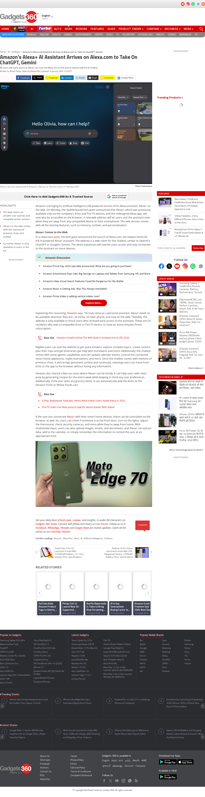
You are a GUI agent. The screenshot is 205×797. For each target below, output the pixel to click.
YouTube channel (60, 531)
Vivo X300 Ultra (7, 660)
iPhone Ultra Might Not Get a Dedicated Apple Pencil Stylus (77, 701)
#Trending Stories (9, 694)
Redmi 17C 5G (78, 667)
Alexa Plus (68, 538)
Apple (142, 644)
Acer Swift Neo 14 (80, 671)
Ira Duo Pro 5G (78, 679)
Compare (153, 29)
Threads (64, 528)
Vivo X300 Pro (7, 671)
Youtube (117, 780)
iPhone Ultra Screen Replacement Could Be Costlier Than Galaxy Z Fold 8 (29, 701)
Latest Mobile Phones (44, 678)
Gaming (68, 35)
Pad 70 (106, 640)
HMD (142, 652)
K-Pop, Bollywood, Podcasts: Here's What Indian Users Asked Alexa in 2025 (83, 400)
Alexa (76, 538)
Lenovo (165, 644)
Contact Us (46, 772)
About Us (45, 756)
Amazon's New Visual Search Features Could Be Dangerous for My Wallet (83, 281)
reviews (77, 520)
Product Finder (130, 29)
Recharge (171, 29)
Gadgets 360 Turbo (46, 524)
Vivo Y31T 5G (78, 652)
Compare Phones (42, 682)
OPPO (165, 663)
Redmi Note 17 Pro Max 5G (84, 648)
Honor (143, 656)
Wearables (185, 35)
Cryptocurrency (41, 660)
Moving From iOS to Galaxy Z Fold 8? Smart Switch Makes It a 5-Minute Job (189, 232)
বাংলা (121, 761)
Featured (164, 193)
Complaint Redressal (81, 775)
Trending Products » (170, 97)
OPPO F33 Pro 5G (42, 656)
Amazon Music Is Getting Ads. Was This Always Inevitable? (75, 288)
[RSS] (203, 4)
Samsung (188, 644)
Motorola (166, 648)
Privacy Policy (77, 760)
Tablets (160, 35)
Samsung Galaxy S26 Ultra (12, 640)
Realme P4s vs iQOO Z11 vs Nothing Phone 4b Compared (132, 701)
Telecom (44, 35)
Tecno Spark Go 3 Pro (82, 640)
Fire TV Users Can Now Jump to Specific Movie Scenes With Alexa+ (78, 407)
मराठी (144, 761)
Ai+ (141, 640)
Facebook (41, 528)
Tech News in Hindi (169, 377)
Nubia (165, 656)
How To (56, 35)
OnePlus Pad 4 (41, 652)
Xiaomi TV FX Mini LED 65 (115, 656)
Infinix (142, 663)
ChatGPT (4, 648)
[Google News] (200, 266)
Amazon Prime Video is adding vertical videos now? (71, 296)
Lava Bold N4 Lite (80, 660)
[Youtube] (177, 266)
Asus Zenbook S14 (9, 663)
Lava (164, 640)
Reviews (81, 29)
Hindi (114, 761)
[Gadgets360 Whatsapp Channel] (193, 266)
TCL (186, 656)
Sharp (187, 648)
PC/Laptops (129, 35)
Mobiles (31, 35)
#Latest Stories (8, 725)
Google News (82, 528)
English (105, 761)
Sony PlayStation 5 (43, 640)
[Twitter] (169, 266)
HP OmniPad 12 (41, 644)
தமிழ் (127, 761)
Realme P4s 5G (79, 663)
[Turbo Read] (7, 77)
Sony (186, 652)
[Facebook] (161, 266)
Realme (166, 671)
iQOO (142, 667)
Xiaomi (187, 663)
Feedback (45, 764)
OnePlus (166, 660)
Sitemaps (45, 760)
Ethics (73, 764)
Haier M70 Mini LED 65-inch (116, 652)
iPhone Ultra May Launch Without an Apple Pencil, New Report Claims (132, 732)
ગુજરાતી (106, 766)
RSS (42, 775)
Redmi (187, 640)
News (68, 29)
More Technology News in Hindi (185, 449)
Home (5, 29)
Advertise (45, 779)
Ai (9, 52)
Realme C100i (78, 656)
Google (143, 648)
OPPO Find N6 (7, 652)
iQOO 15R (5, 679)
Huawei (143, 660)
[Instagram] (185, 266)
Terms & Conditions (80, 772)
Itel (141, 671)
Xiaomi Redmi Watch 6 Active (117, 644)
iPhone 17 (39, 667)
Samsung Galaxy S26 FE (83, 644)
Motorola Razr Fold (9, 644)
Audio (110, 35)
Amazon (72, 313)
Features (97, 29)
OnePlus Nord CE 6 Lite (44, 648)
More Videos (195, 368)
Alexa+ (71, 416)
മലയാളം (118, 766)
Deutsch (129, 766)
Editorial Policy (77, 768)
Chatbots (108, 538)
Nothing (166, 652)
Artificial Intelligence (93, 538)
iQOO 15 (4, 667)
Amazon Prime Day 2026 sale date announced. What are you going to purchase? (87, 266)
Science (172, 35)
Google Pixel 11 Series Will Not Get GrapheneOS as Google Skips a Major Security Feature (28, 734)
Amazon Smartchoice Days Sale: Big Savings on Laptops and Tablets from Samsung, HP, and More (96, 273)
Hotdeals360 (145, 35)
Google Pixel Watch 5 (113, 648)
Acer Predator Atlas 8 (113, 660)
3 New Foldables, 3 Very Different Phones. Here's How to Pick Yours (189, 219)
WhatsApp (53, 528)
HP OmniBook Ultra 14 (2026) (48, 663)
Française (140, 766)
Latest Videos (166, 278)
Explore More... (94, 302)
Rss (136, 780)
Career (73, 756)
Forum (104, 524)
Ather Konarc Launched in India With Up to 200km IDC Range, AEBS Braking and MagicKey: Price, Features (81, 734)
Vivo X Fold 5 (6, 683)
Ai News (16, 52)
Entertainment (83, 35)
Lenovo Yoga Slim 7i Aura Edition (15, 675)
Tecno (187, 660)
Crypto (99, 35)
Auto (58, 29)
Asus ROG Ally (110, 663)
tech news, (66, 520)
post (57, 237)
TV (117, 35)
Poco (164, 667)
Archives (44, 768)
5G (196, 35)
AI (32, 29)
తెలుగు (136, 760)
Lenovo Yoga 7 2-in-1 (82, 675)
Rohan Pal (35, 71)
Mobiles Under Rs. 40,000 (12, 656)
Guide (111, 29)
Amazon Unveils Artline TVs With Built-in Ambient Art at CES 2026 (93, 337)
